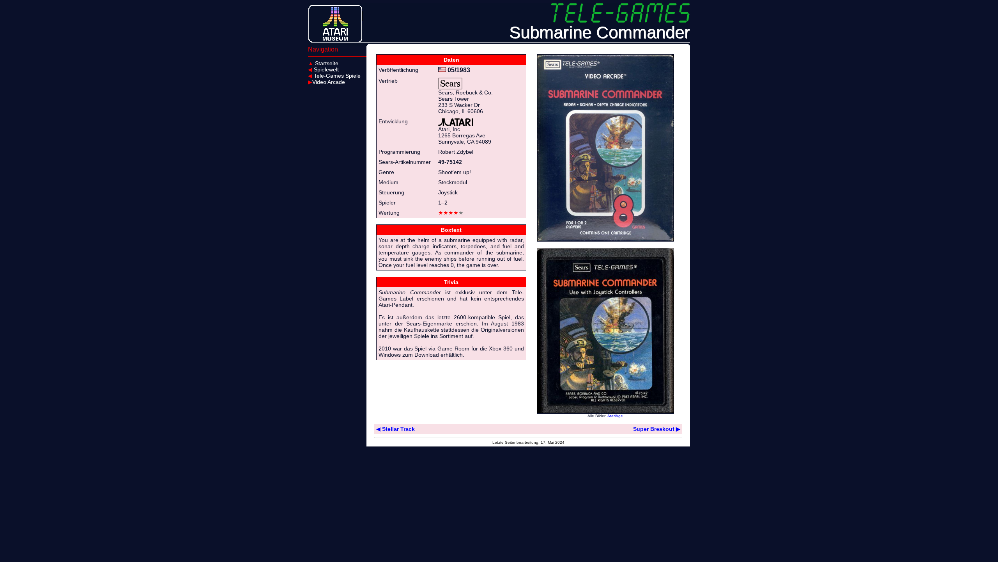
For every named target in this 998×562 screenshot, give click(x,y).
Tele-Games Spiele (334, 76)
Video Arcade (326, 82)
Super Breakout (656, 429)
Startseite (323, 63)
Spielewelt (323, 69)
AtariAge (615, 416)
